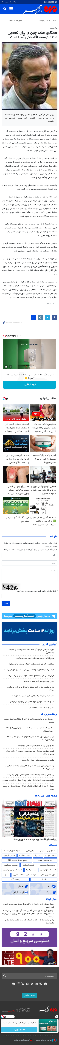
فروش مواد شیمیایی (47, 865)
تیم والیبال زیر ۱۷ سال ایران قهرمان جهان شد (36, 745)
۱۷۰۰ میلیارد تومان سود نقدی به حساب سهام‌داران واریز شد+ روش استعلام (30, 729)
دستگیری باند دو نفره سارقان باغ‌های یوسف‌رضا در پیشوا (31, 664)
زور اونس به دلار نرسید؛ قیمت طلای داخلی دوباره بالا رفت (31, 774)
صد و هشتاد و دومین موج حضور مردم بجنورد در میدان (32, 701)
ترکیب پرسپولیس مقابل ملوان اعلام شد (38, 760)
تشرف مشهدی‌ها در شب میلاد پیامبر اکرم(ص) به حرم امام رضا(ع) (30, 688)
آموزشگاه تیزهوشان (48, 870)
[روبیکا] (27, 984)
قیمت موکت (50, 855)
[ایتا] (13, 984)
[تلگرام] (46, 984)
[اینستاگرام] (36, 984)
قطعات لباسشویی (11, 865)
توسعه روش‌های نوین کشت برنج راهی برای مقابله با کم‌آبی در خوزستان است (29, 767)
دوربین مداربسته (45, 860)
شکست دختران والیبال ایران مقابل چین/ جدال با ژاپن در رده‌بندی (28, 780)
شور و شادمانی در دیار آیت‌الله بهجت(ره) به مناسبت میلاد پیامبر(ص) (31, 651)
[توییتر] (32, 984)
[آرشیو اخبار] (18, 984)
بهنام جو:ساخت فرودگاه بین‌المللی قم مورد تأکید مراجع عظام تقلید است (29, 921)
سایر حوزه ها (43, 20)
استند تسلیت (24, 855)
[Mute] (10, 367)
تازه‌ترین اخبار (50, 644)
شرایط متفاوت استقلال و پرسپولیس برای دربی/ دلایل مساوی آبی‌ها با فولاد (29, 753)
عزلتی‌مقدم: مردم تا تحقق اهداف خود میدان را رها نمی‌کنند (30, 675)
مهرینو (6, 874)
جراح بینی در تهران (47, 850)
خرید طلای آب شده (12, 850)
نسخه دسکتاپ (29, 995)
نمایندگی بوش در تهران (12, 870)
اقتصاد (53, 20)
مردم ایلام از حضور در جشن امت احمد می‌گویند (35, 658)
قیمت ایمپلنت (28, 865)
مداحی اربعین (9, 855)
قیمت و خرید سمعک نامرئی (24, 874)
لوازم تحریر (30, 850)
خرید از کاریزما (29, 385)
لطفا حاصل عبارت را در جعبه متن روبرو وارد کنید (37, 591)
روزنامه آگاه (15, 879)
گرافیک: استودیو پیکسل (21, 1040)
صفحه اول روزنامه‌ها (46, 796)
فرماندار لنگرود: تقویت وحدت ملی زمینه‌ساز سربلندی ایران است (29, 669)
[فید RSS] (23, 984)
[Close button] (56, 1016)
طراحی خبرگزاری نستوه (44, 1040)
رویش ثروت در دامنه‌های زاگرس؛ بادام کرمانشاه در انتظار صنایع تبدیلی (29, 721)
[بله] (41, 984)
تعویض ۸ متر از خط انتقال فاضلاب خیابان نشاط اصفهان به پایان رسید (28, 788)
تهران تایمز (44, 879)
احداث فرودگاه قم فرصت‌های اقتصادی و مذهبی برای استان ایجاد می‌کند (28, 915)
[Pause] (6, 367)
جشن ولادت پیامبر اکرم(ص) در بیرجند (39, 681)
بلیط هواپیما (31, 870)
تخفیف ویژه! (19, 1029)
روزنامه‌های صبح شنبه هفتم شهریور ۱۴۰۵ (34, 839)
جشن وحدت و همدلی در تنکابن (41, 707)
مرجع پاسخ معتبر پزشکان (17, 860)
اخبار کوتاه (51, 899)
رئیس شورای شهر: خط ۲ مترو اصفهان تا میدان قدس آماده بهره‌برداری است (30, 738)
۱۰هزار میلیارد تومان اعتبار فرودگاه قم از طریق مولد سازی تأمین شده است (28, 906)
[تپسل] (4, 336)
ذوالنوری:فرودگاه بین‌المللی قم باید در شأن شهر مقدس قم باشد (28, 910)
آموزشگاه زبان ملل (48, 874)
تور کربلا (38, 855)
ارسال (6, 603)
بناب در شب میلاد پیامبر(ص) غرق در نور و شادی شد (33, 695)
